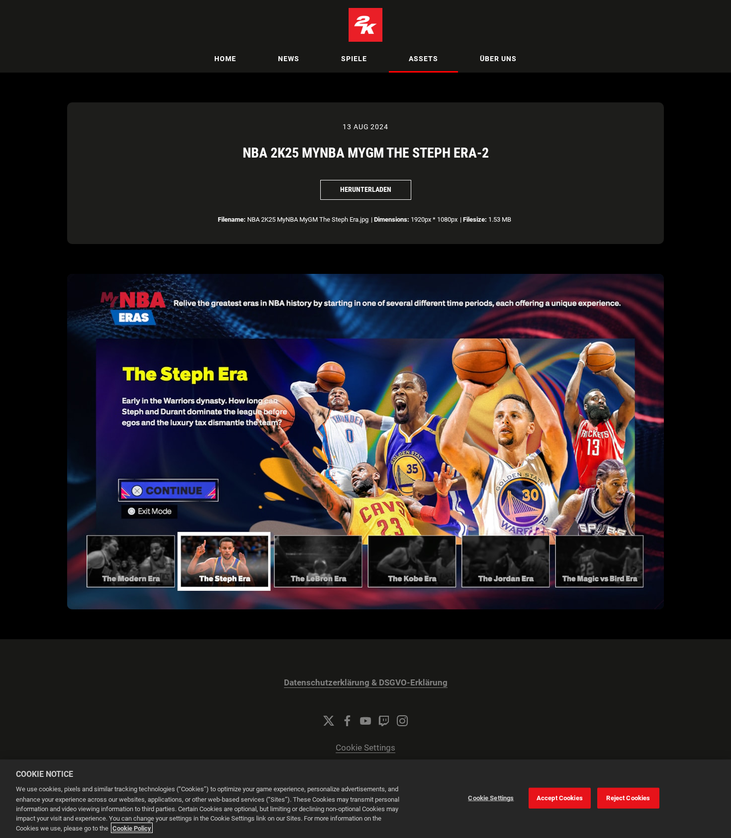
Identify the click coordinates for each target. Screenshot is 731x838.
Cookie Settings (365, 748)
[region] (365, 798)
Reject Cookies (628, 798)
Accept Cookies (560, 798)
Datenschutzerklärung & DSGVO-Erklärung (366, 682)
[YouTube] (365, 720)
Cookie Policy (131, 828)
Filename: (232, 219)
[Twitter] (328, 720)
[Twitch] (383, 720)
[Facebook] (347, 720)
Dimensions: (391, 219)
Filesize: (475, 219)
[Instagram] (402, 720)
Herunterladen (365, 189)
